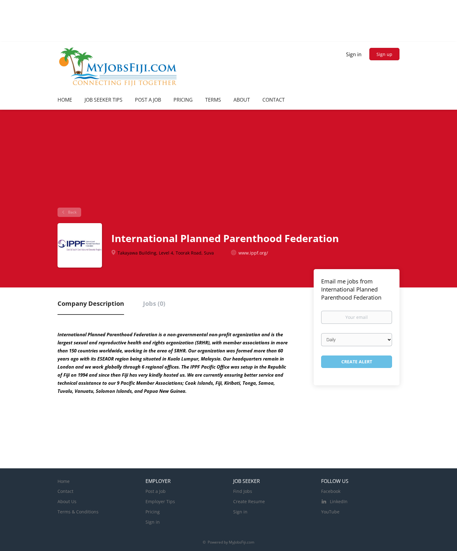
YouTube (330, 512)
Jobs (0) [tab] (154, 303)
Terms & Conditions (78, 512)
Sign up (384, 54)
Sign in (354, 54)
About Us (67, 501)
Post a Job (155, 491)
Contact (65, 491)
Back (71, 212)
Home (64, 481)
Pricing (152, 512)
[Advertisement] (228, 160)
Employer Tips (160, 501)
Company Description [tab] (91, 303)
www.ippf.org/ (253, 253)
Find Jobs (242, 491)
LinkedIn (339, 501)
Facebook (330, 491)
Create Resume (249, 501)
